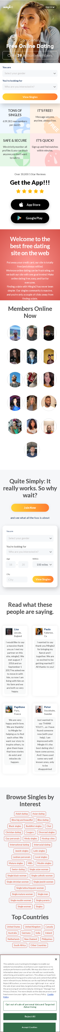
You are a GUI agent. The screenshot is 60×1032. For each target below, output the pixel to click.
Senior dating (18, 869)
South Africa (20, 945)
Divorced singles (47, 832)
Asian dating (38, 813)
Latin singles (39, 850)
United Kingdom (33, 926)
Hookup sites (48, 838)
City (8, 574)
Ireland (48, 933)
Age (8, 559)
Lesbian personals (21, 857)
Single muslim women (20, 900)
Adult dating (22, 813)
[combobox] (30, 73)
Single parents (43, 900)
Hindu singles (30, 838)
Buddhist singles (34, 826)
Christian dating (13, 832)
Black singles (15, 826)
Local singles (41, 857)
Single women (24, 906)
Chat (48, 826)
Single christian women (18, 881)
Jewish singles (21, 850)
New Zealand (30, 939)
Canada (49, 926)
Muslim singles (44, 863)
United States (13, 926)
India (38, 933)
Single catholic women (42, 875)
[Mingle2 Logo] (8, 6)
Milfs (30, 863)
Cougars (30, 832)
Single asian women (39, 869)
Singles (39, 906)
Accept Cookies (29, 1027)
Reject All (30, 1016)
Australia (12, 933)
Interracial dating (42, 844)
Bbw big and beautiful (22, 820)
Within (35, 559)
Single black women (17, 875)
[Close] (56, 959)
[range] (33, 565)
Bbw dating (43, 820)
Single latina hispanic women (30, 888)
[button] (50, 7)
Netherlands (14, 939)
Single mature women (22, 894)
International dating (19, 844)
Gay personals (13, 838)
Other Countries (38, 945)
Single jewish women (43, 881)
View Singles (30, 96)
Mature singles (16, 863)
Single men (43, 894)
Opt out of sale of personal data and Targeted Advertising (30, 1005)
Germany (26, 933)
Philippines (47, 939)
